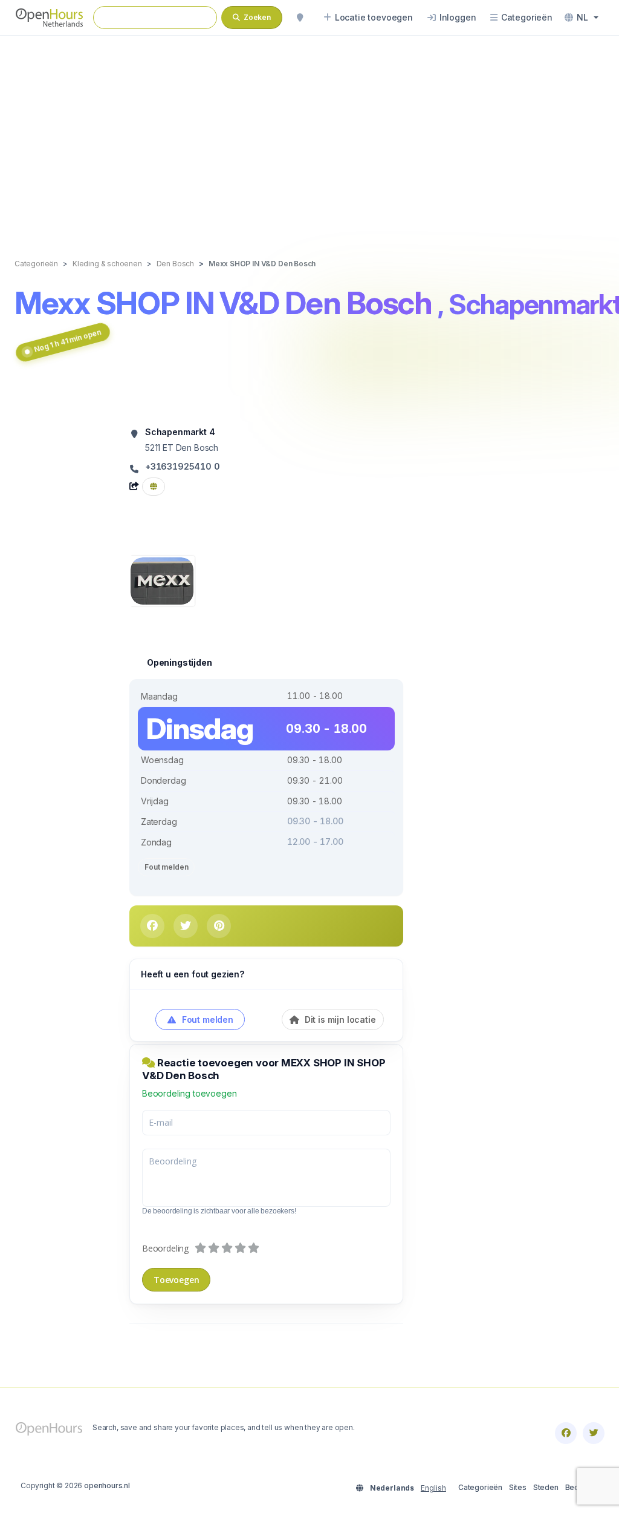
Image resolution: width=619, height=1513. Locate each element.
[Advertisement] (309, 134)
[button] (581, 17)
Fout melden (166, 866)
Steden (546, 1487)
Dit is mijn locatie (339, 1019)
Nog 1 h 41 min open (67, 340)
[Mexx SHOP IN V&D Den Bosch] (162, 580)
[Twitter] (593, 1433)
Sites (518, 1487)
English (433, 1487)
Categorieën (480, 1487)
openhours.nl (107, 1485)
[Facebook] (566, 1433)
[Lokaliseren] (299, 17)
